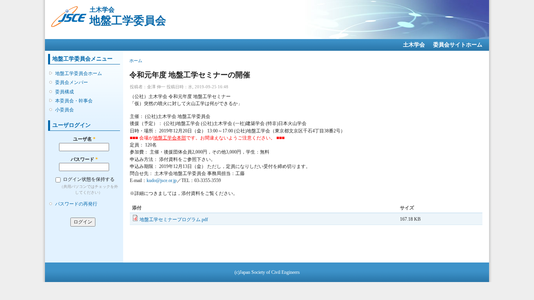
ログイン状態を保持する (89, 179)
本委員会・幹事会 (74, 101)
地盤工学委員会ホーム (78, 73)
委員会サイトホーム (457, 45)
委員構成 (64, 92)
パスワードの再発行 (76, 204)
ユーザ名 (84, 139)
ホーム (135, 60)
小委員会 (64, 109)
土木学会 (414, 45)
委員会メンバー (71, 82)
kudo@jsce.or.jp (162, 180)
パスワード (84, 159)
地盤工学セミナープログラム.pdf (174, 219)
